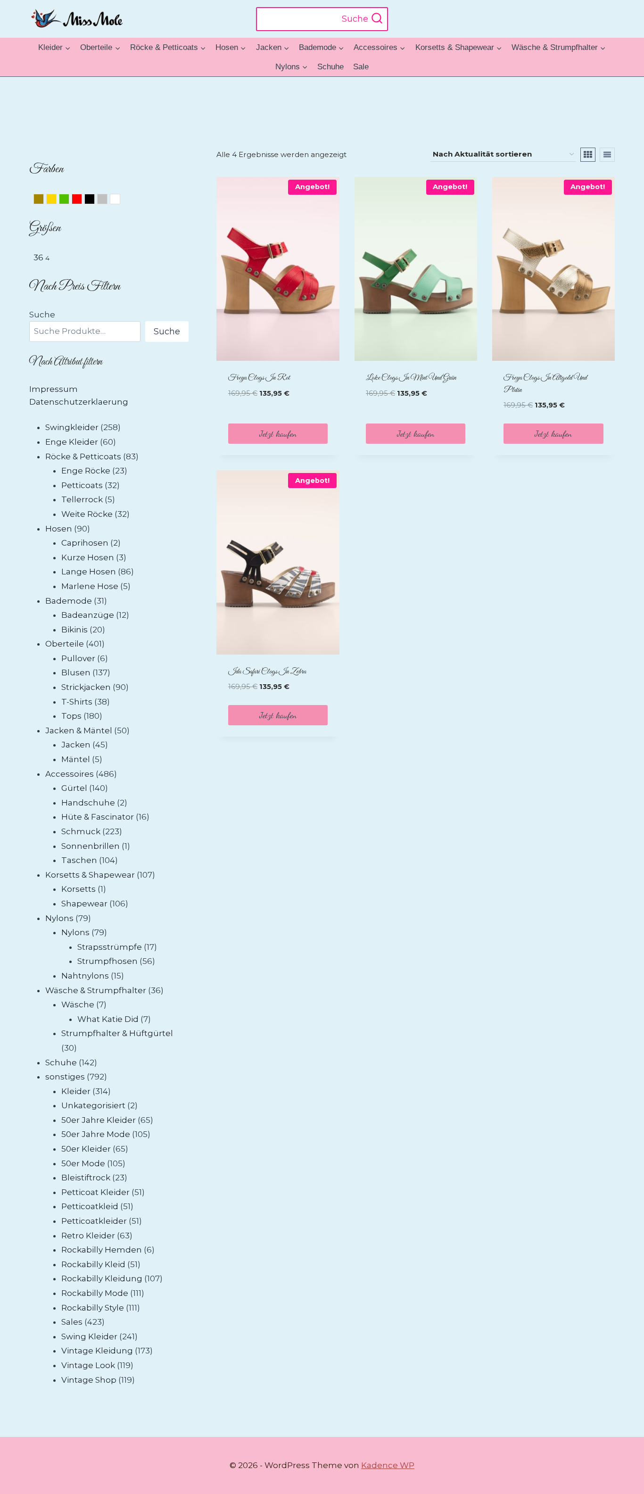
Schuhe (330, 66)
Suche (42, 314)
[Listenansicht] (607, 155)
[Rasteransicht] (587, 155)
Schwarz (94, 200)
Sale (361, 66)
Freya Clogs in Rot (259, 378)
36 (38, 257)
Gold (56, 200)
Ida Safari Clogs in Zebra (267, 672)
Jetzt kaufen (278, 433)
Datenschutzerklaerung (78, 402)
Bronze (43, 200)
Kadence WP (387, 1465)
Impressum (53, 389)
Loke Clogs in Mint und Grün (411, 378)
